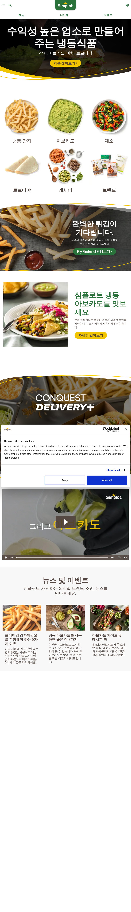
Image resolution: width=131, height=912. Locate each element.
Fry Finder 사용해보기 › (94, 251)
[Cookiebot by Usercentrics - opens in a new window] (105, 429)
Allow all (107, 480)
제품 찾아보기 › (65, 63)
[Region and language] (127, 5)
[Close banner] (126, 429)
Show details (114, 470)
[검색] (10, 5)
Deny (65, 480)
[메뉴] (4, 5)
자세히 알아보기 (90, 335)
